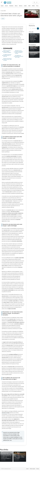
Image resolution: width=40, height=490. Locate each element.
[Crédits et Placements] (7, 2)
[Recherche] (34, 2)
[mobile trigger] (2, 2)
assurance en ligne (5, 412)
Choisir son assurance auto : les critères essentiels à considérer (7, 51)
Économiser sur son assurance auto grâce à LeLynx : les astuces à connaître (19, 52)
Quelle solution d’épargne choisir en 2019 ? (19, 457)
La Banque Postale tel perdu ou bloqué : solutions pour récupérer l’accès (34, 47)
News (15, 454)
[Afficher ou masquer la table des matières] (18, 48)
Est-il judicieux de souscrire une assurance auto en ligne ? (19, 56)
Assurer (3, 18)
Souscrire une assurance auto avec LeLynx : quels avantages (7, 59)
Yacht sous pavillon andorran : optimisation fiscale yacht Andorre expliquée (33, 35)
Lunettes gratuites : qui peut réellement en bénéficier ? (34, 53)
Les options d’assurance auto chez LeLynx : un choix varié (7, 55)
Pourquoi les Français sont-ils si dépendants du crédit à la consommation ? (6, 455)
